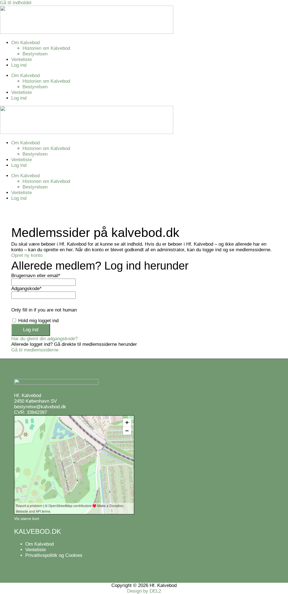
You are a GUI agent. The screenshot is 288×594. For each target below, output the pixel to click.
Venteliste (21, 59)
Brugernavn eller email (35, 275)
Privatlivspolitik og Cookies (53, 555)
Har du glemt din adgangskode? (44, 338)
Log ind (18, 65)
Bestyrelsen (35, 54)
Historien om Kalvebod (46, 48)
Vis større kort (26, 518)
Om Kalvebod (25, 42)
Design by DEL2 (144, 591)
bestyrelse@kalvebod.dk (40, 406)
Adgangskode (26, 288)
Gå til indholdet (16, 2)
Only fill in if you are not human (44, 310)
